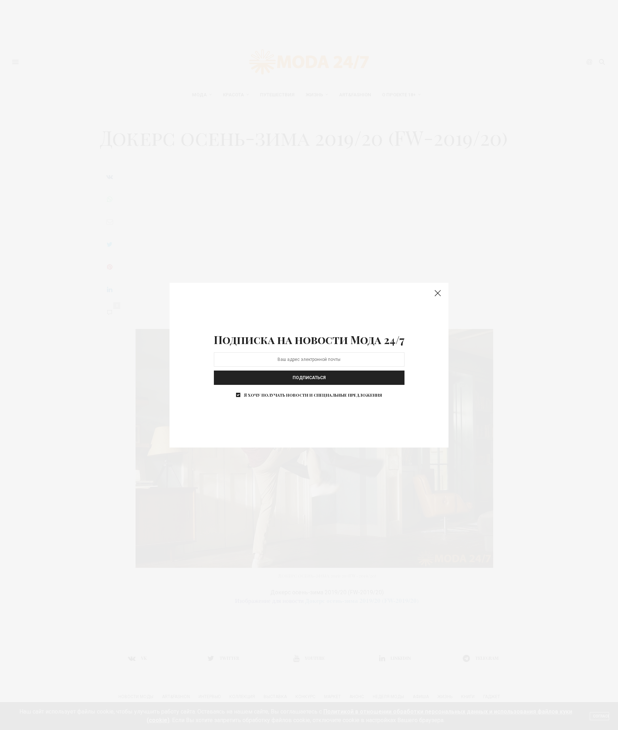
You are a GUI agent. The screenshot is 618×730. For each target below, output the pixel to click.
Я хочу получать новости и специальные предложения (313, 395)
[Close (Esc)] (438, 293)
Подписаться (309, 377)
